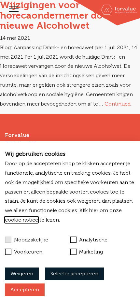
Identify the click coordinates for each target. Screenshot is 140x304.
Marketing (91, 252)
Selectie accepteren (74, 273)
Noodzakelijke (31, 240)
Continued (118, 104)
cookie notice (21, 220)
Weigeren (21, 273)
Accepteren (24, 289)
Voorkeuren (28, 252)
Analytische (93, 240)
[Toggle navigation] (13, 9)
